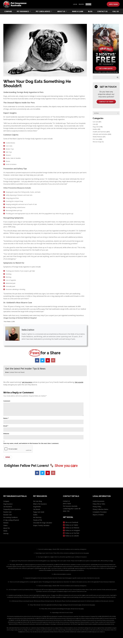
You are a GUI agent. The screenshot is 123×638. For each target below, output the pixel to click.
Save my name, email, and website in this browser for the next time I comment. (31, 443)
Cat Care (95, 122)
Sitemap (5, 533)
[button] (37, 360)
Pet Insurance (23, 11)
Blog (90, 11)
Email (5, 426)
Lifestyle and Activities (100, 134)
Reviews (5, 523)
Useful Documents (98, 501)
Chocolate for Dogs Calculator (42, 523)
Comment (6, 401)
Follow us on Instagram (72, 530)
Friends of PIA (37, 520)
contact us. (102, 631)
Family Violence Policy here (57, 631)
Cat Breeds (36, 509)
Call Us (115, 11)
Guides (95, 129)
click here (111, 601)
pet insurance (27, 382)
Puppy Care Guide (38, 512)
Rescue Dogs (97, 142)
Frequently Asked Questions (12, 509)
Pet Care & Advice (43, 11)
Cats (94, 124)
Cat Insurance (7, 507)
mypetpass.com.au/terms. (77, 570)
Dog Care (96, 127)
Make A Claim (77, 11)
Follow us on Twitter (71, 525)
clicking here (83, 549)
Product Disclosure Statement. (107, 582)
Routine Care (7, 512)
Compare (8, 11)
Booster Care (7, 515)
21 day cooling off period (11, 520)
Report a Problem (98, 515)
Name (6, 418)
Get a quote (79, 382)
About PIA (6, 528)
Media (5, 531)
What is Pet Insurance (40, 504)
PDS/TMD (88, 4)
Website (6, 433)
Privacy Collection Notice (100, 509)
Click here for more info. (93, 578)
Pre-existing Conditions (10, 517)
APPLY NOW (113, 4)
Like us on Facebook (71, 522)
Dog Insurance (7, 504)
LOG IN (75, 4)
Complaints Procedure (100, 512)
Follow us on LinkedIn (72, 536)
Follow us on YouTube (72, 533)
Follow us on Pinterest (72, 528)
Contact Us (102, 11)
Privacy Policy (97, 507)
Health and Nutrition (99, 132)
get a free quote (105, 68)
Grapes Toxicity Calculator (41, 525)
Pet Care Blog (37, 501)
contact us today (106, 102)
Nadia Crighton (28, 329)
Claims (5, 525)
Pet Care (96, 139)
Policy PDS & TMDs (99, 504)
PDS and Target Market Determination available (85, 624)
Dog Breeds (37, 507)
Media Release (98, 137)
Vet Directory (37, 517)
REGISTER (81, 4)
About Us (61, 11)
